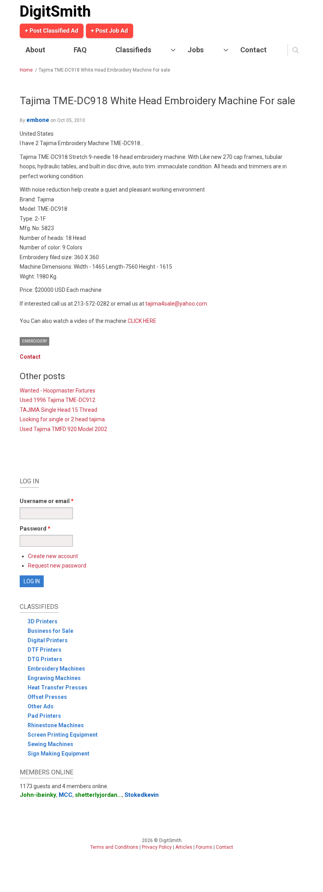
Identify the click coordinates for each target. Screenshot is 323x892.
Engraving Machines (54, 678)
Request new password (57, 565)
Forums (204, 847)
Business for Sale (50, 631)
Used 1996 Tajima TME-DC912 (57, 400)
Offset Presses (47, 697)
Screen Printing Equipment (63, 735)
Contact (253, 50)
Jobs (195, 50)
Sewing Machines (50, 744)
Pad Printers (44, 716)
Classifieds (133, 50)
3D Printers (43, 621)
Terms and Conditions (114, 847)
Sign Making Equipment (58, 753)
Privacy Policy (157, 847)
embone (37, 119)
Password (35, 528)
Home (26, 70)
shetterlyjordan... (98, 794)
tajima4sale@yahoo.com (176, 303)
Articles (183, 847)
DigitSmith (55, 11)
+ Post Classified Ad (51, 30)
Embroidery (34, 341)
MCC (65, 794)
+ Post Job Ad (109, 30)
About (35, 50)
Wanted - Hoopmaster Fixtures (57, 390)
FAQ (80, 50)
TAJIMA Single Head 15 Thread (58, 410)
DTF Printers (44, 650)
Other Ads (41, 706)
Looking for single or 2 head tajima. (63, 419)
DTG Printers (45, 659)
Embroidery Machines (56, 668)
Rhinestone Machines (56, 725)
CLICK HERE (142, 321)
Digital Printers (48, 640)
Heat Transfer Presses (57, 687)
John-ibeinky (38, 794)
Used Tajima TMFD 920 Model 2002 (63, 429)
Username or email (47, 501)
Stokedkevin (141, 794)
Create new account (53, 556)
